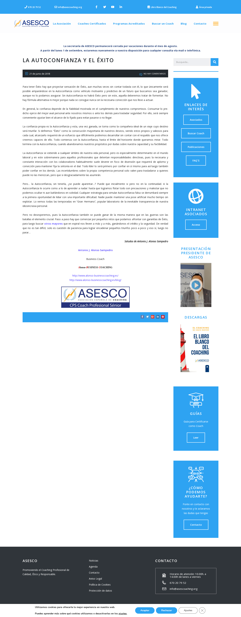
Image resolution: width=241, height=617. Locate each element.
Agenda (93, 566)
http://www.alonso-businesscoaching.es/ (95, 275)
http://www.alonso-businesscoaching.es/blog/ (95, 280)
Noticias (93, 560)
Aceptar (144, 610)
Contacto (200, 23)
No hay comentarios (154, 73)
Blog (184, 23)
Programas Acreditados (129, 23)
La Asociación (62, 23)
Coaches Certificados (92, 23)
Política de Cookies (100, 584)
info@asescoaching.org (184, 588)
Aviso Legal (95, 578)
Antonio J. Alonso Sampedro (95, 250)
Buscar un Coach (163, 23)
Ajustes (188, 610)
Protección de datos (100, 590)
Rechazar (166, 610)
